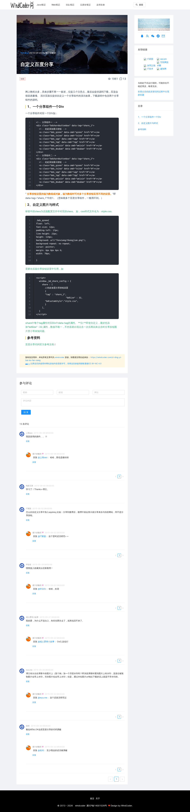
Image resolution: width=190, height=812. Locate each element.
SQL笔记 (70, 4)
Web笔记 (56, 4)
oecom (163, 59)
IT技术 (150, 68)
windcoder (59, 357)
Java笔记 (41, 4)
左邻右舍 (100, 4)
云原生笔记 (85, 4)
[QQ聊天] (142, 36)
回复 (28, 441)
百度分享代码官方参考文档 (39, 344)
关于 (98, 798)
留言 (92, 798)
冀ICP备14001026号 (97, 805)
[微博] (158, 36)
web (22, 79)
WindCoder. (127, 805)
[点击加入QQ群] (147, 36)
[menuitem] (41, 4)
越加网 (163, 68)
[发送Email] (163, 36)
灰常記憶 (151, 65)
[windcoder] (22, 4)
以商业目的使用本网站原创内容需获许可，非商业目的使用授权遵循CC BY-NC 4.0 (63, 363)
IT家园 (150, 59)
